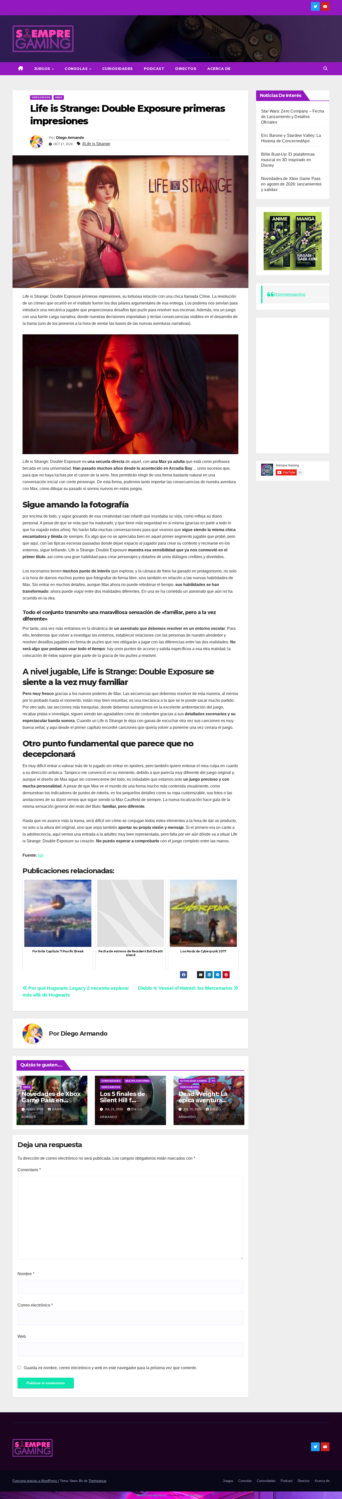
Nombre (26, 1274)
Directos (185, 68)
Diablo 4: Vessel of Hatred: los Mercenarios (186, 988)
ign (41, 855)
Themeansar (97, 1481)
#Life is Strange (96, 144)
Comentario (29, 1170)
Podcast (154, 68)
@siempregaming (289, 294)
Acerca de (219, 68)
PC (213, 1080)
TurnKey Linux (194, 1495)
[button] (325, 68)
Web (22, 1336)
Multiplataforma (137, 1080)
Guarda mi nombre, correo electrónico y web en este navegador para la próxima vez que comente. (110, 1368)
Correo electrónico (35, 1305)
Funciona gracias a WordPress (35, 1481)
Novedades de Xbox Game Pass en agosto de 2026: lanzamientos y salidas (291, 184)
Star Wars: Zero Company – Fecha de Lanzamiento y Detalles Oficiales (292, 116)
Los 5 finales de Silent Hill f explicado (122, 1100)
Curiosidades (117, 68)
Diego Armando (70, 137)
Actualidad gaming (193, 1080)
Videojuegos (41, 97)
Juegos (43, 68)
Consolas (77, 68)
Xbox (58, 97)
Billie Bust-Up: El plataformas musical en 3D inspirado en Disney (288, 159)
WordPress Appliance (152, 1495)
